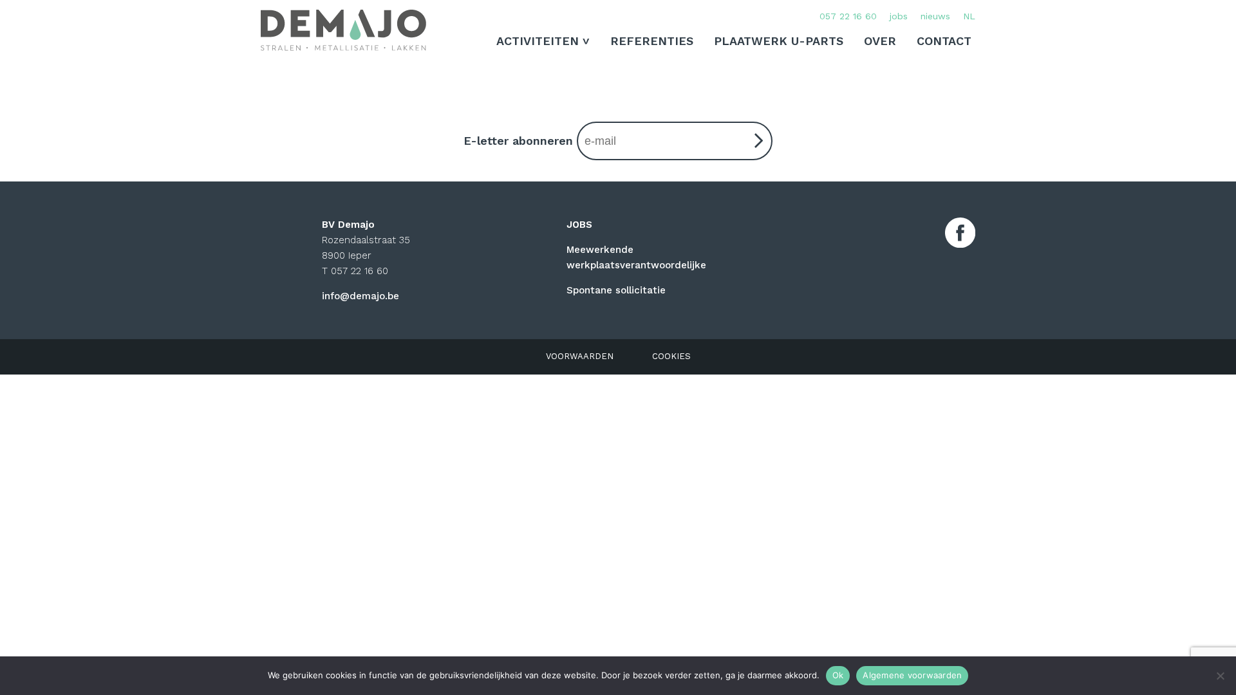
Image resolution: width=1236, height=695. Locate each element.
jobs (899, 16)
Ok (838, 675)
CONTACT (944, 41)
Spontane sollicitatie (616, 290)
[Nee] (1219, 675)
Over (880, 41)
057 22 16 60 (848, 16)
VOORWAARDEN (579, 356)
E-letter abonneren (520, 140)
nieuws (935, 16)
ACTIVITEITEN (537, 41)
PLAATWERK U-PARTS (778, 41)
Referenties (651, 41)
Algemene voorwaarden (912, 675)
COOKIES (671, 356)
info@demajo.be (360, 296)
